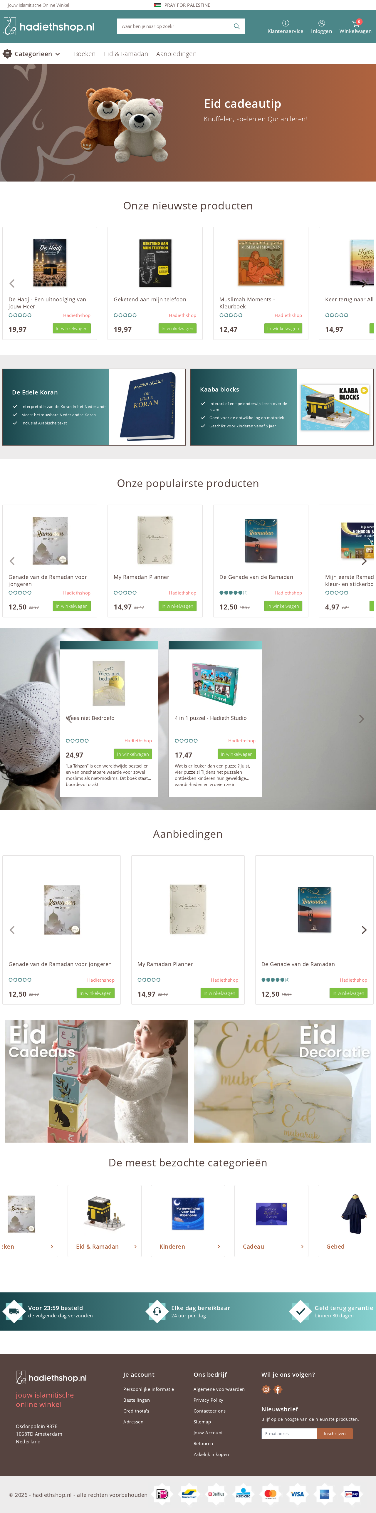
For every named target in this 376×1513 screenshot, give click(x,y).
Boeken (85, 54)
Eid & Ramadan (126, 54)
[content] (188, 123)
